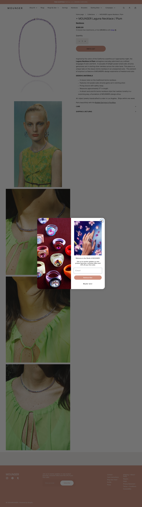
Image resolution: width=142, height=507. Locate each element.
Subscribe (87, 277)
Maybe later (88, 284)
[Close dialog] (102, 221)
